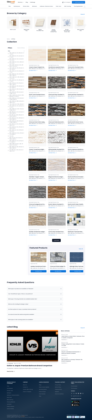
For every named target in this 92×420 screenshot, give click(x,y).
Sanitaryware (10, 388)
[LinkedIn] (78, 393)
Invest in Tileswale (27, 391)
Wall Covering (10, 399)
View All (83, 14)
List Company (67, 2)
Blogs (40, 384)
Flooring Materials (11, 401)
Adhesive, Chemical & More (13, 395)
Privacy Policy (58, 384)
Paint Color (9, 397)
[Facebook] (71, 393)
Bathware (9, 392)
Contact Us (25, 387)
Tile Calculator (74, 386)
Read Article (10, 371)
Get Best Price (38, 271)
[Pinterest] (76, 393)
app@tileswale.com (77, 396)
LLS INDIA (23, 416)
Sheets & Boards (10, 406)
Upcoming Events (43, 389)
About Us (25, 384)
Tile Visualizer (74, 388)
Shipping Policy (58, 389)
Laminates (9, 404)
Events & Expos (42, 391)
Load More (56, 240)
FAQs (40, 396)
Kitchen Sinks (10, 390)
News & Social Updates (44, 387)
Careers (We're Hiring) (28, 389)
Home (8, 39)
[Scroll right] (85, 24)
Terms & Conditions (59, 393)
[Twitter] (74, 393)
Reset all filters (21, 48)
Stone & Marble (10, 408)
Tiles (8, 386)
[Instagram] (83, 393)
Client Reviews (42, 393)
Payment (57, 391)
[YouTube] (80, 393)
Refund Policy (58, 387)
